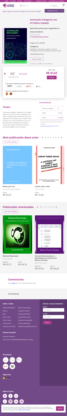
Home (4, 11)
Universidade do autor (24, 317)
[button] (42, 137)
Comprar (51, 77)
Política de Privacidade (24, 410)
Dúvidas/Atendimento (9, 308)
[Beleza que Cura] (17, 165)
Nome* (45, 307)
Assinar (47, 322)
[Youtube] (16, 401)
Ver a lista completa (11, 142)
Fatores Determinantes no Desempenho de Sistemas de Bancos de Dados (46, 258)
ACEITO (60, 408)
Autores (5, 311)
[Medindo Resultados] (17, 234)
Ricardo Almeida (7, 259)
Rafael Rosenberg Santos (40, 37)
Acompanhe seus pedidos (56, 1)
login (13, 283)
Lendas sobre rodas (42, 186)
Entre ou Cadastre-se (56, 5)
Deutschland (27, 1)
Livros (9, 11)
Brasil (6, 1)
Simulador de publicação (27, 326)
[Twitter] (5, 396)
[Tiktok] (5, 401)
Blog (4, 314)
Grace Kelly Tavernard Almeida (11, 189)
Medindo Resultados (10, 256)
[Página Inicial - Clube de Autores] (8, 5)
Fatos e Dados (7, 320)
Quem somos (7, 317)
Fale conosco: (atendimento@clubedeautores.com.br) (18, 339)
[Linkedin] (10, 401)
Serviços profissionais (24, 314)
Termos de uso (7, 323)
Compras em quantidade (25, 320)
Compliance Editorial (24, 311)
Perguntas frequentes (9, 336)
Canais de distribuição (24, 323)
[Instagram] (16, 396)
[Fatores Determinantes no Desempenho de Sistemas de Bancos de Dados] (49, 234)
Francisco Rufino (39, 189)
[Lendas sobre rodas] (49, 165)
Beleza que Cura (9, 186)
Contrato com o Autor (9, 326)
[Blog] (22, 401)
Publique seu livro (41, 1)
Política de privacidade (24, 308)
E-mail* (45, 314)
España (20, 1)
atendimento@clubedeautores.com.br (49, 126)
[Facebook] (10, 396)
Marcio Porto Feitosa (41, 263)
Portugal (12, 1)
